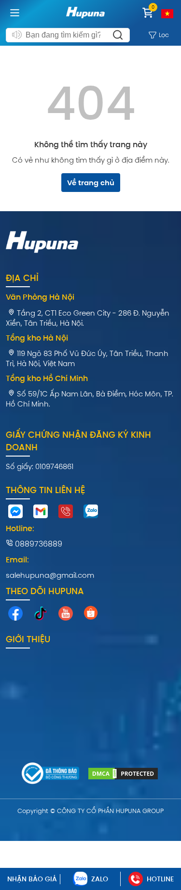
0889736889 (37, 543)
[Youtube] (65, 615)
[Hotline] (65, 513)
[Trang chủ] (85, 20)
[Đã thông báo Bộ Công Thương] (50, 775)
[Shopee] (90, 614)
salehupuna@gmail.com (50, 575)
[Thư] (40, 513)
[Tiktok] (40, 615)
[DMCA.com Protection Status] (123, 775)
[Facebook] (15, 615)
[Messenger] (15, 513)
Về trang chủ (90, 183)
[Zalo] (90, 513)
